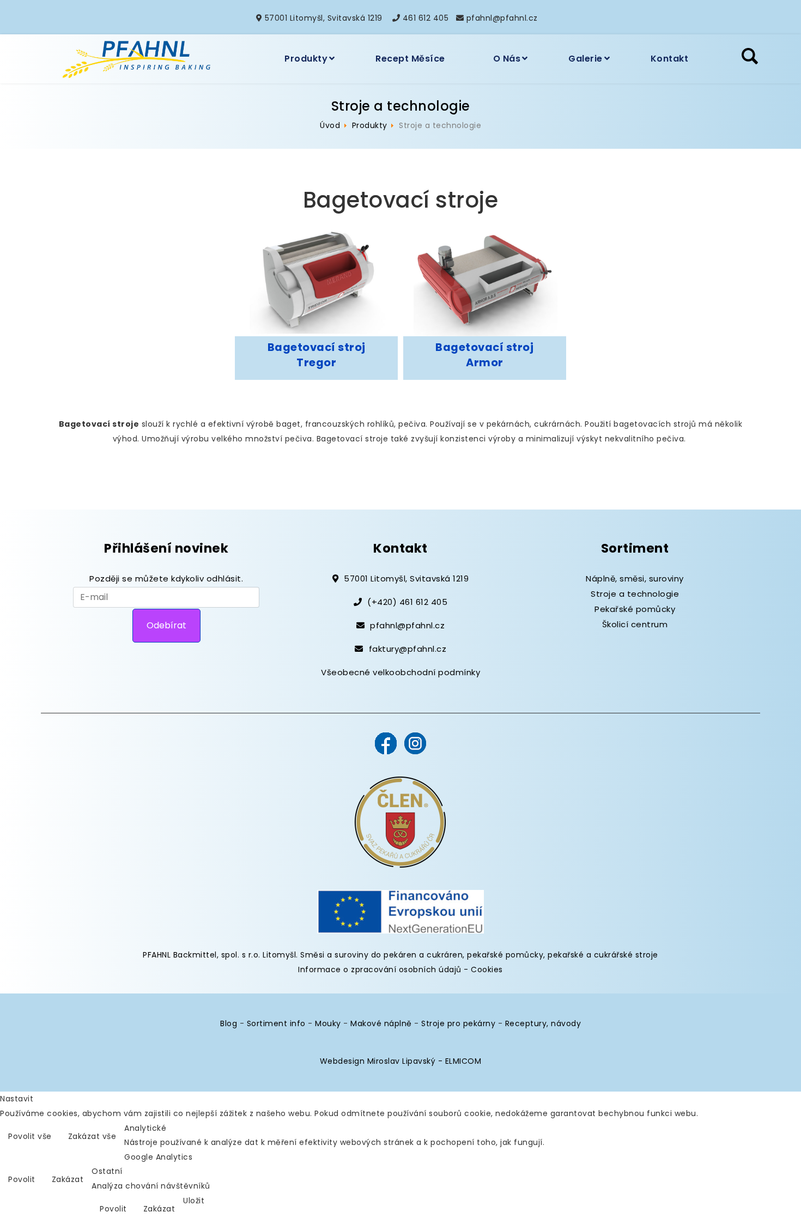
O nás (507, 58)
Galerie (585, 58)
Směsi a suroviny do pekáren (358, 954)
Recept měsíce (410, 58)
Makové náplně (381, 1023)
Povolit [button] (21, 1179)
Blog (228, 1023)
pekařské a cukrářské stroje (603, 954)
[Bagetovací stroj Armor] (484, 281)
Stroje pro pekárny (458, 1023)
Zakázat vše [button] (92, 1136)
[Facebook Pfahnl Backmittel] (386, 742)
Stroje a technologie (635, 593)
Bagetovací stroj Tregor (317, 354)
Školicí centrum (635, 624)
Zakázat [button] (68, 1179)
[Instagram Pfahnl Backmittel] (415, 742)
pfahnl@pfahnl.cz (502, 18)
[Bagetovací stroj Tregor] (316, 281)
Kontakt (670, 58)
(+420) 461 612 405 (407, 602)
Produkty (305, 58)
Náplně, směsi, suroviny (635, 578)
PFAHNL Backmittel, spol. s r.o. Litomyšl (219, 954)
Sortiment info (276, 1023)
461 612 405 (426, 18)
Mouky (328, 1023)
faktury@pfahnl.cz (408, 649)
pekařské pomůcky (505, 954)
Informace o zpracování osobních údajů (380, 969)
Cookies (487, 969)
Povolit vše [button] (30, 1136)
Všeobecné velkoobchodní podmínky (400, 672)
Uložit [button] (193, 1200)
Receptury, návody (543, 1023)
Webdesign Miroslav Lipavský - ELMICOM (401, 1061)
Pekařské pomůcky (634, 609)
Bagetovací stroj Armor (484, 354)
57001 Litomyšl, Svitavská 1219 (324, 18)
